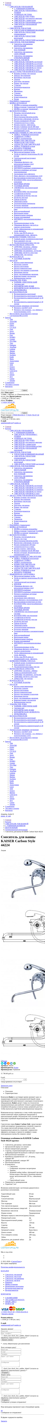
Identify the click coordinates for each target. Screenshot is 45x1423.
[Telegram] (11, 1063)
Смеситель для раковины (14, 1278)
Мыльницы (18, 91)
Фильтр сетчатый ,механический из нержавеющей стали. (27, 130)
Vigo (11, 343)
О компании (9, 382)
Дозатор (17, 79)
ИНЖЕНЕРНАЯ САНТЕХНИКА (22, 150)
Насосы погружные (21, 266)
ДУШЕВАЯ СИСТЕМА (23, 14)
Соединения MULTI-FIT (19, 316)
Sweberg (13, 355)
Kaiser (12, 323)
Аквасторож (14, 361)
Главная (8, 3)
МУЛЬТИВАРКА (20, 290)
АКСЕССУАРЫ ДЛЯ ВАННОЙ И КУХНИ (26, 71)
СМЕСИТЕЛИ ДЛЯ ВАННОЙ (21, 7)
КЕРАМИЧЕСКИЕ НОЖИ (24, 286)
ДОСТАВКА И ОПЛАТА (14, 1300)
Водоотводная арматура (14, 1288)
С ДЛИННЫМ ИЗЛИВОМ (24, 9)
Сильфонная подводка (22, 194)
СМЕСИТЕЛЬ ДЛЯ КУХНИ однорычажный (24, 33)
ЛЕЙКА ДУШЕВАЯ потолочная (26, 134)
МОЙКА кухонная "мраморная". (26, 109)
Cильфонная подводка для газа (25, 195)
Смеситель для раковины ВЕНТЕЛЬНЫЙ (23, 45)
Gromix (12, 339)
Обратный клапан (20, 201)
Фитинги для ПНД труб (23, 308)
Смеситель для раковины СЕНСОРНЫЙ (23, 53)
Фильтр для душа (20, 115)
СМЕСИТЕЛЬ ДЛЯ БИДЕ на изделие (28, 64)
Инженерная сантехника (14, 1286)
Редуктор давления (21, 205)
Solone (12, 375)
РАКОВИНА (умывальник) (20, 101)
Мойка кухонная (11, 1284)
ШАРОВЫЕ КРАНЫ (22, 184)
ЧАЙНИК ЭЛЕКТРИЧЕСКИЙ (25, 282)
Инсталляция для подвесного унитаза (24, 314)
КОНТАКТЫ (6, 1294)
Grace (12, 363)
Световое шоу (19, 284)
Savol (12, 331)
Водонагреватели (11, 1290)
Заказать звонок (7, 1314)
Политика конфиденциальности (13, 1267)
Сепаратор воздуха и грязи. (24, 123)
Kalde (12, 357)
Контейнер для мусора (22, 77)
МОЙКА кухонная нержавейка (25, 105)
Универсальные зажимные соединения (24, 306)
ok (2, 1411)
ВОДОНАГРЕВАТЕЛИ (18, 292)
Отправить (5, 1372)
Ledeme (12, 349)
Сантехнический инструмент (25, 158)
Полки (16, 99)
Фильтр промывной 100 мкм (24, 121)
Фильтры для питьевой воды (24, 113)
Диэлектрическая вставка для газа (26, 243)
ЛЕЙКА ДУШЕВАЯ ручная (24, 146)
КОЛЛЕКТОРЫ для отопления (25, 192)
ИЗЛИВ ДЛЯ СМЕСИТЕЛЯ (24, 140)
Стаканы (17, 93)
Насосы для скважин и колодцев (26, 270)
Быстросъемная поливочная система (27, 178)
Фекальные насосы (21, 272)
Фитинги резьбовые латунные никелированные (25, 171)
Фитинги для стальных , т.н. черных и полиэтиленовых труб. (28, 311)
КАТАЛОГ (5, 1271)
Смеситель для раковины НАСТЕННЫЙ (23, 49)
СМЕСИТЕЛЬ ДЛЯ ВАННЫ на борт (28, 22)
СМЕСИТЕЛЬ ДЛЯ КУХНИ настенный (29, 40)
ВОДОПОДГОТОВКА (18, 111)
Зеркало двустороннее (22, 75)
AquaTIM (13, 321)
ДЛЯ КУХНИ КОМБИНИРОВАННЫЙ (29, 30)
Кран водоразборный (22, 211)
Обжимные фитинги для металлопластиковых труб (24, 163)
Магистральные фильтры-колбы (26, 117)
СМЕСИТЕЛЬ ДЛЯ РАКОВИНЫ (22, 42)
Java (11, 377)
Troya (12, 373)
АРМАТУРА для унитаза (23, 255)
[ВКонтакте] (5, 1063)
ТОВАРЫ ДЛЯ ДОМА (18, 280)
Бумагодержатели (20, 97)
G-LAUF (13, 327)
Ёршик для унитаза (21, 83)
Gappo (12, 379)
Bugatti (12, 333)
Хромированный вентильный (16, 830)
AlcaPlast (13, 347)
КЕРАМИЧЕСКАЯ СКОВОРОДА (27, 288)
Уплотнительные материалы (24, 203)
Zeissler (12, 381)
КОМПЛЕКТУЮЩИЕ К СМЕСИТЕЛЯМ (25, 133)
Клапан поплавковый (22, 217)
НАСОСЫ (13, 260)
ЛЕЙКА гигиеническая (23, 138)
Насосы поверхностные (23, 268)
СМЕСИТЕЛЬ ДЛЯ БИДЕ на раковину (28, 66)
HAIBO (12, 337)
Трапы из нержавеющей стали (25, 249)
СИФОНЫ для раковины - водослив (27, 251)
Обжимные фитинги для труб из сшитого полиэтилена (26, 226)
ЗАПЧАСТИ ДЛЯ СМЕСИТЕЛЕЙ (27, 144)
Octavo (12, 367)
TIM (11, 319)
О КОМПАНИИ (11, 1298)
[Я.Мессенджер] (2, 1063)
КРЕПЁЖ (17, 160)
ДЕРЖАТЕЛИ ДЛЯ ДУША (24, 142)
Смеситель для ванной (13, 1274)
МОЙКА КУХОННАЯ (18, 103)
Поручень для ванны (21, 81)
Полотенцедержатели (22, 87)
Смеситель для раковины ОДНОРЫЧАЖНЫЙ (23, 57)
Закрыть (4, 1421)
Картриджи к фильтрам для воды (26, 119)
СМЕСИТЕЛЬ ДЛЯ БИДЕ (19, 60)
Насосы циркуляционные (23, 262)
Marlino (12, 353)
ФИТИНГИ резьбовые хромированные (28, 168)
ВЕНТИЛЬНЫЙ (11, 828)
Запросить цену (7, 1086)
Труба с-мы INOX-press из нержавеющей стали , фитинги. (25, 234)
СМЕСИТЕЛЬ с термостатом (25, 20)
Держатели (18, 95)
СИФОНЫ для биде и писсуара (26, 253)
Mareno (12, 369)
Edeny (12, 325)
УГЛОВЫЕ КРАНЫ (21, 186)
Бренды (8, 318)
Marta (12, 359)
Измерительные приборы (23, 215)
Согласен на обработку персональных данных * (19, 1337)
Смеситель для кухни (13, 1276)
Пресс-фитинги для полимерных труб (28, 176)
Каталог (8, 5)
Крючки (17, 89)
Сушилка (17, 85)
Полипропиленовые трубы (24, 223)
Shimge (12, 351)
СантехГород (16, 1261)
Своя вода (13, 371)
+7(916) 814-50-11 (18, 415)
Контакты (9, 386)
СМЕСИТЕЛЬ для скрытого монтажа (28, 18)
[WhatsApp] (14, 1063)
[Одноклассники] (8, 1063)
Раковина (8, 1282)
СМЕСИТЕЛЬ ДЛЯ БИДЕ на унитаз (27, 68)
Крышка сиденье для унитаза (25, 73)
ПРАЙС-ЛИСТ (10, 1302)
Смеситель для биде (12, 1280)
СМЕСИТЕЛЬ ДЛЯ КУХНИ (20, 28)
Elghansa (13, 345)
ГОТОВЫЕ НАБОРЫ (22, 258)
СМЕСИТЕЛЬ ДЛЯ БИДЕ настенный (28, 62)
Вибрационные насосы (22, 278)
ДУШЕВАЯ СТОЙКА (22, 136)
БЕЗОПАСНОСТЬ (16, 257)
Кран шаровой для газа (22, 241)
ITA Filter (13, 341)
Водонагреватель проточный (25, 294)
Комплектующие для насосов (25, 276)
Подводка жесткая (21, 197)
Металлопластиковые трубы (24, 152)
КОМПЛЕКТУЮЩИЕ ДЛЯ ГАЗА (22, 237)
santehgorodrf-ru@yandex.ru (11, 423)
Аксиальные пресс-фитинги (24, 174)
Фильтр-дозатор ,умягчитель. (25, 125)
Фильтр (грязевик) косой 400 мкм (26, 127)
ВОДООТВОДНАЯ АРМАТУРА (22, 245)
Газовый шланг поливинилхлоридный (28, 239)
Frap (11, 335)
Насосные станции (21, 264)
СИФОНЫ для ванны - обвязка (25, 247)
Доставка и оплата (12, 384)
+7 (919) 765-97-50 (8, 402)
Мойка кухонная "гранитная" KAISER (28, 107)
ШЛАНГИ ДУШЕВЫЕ (22, 148)
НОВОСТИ (9, 1304)
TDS (11, 365)
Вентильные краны (21, 213)
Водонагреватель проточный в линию (28, 296)
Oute (11, 329)
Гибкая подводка (20, 199)
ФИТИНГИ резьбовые (22, 166)
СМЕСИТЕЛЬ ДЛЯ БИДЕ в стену (27, 70)
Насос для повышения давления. (26, 274)
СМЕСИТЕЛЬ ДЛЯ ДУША (24, 16)
